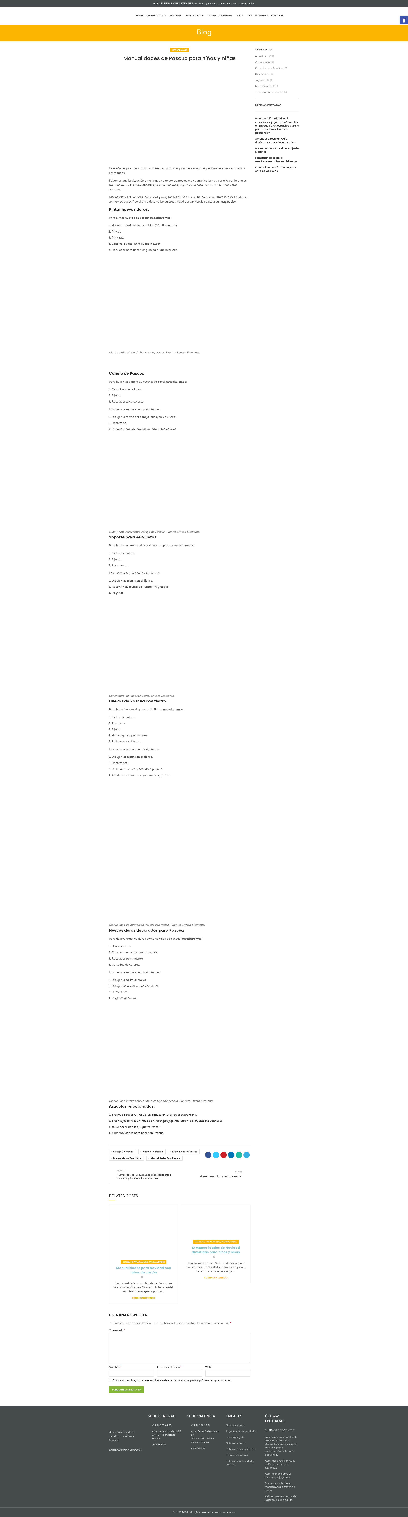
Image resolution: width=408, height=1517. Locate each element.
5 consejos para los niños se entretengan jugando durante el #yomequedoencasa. (167, 1121)
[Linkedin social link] (231, 1155)
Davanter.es (230, 1513)
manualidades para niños (127, 1158)
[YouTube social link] (122, 3)
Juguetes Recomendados (241, 1431)
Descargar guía (235, 1437)
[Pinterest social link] (223, 1155)
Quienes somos (235, 1425)
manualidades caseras (184, 1151)
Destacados (262, 74)
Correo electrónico (169, 1367)
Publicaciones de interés (240, 1449)
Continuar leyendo (143, 1298)
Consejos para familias (135, 1262)
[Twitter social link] (114, 3)
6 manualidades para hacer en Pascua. (138, 1133)
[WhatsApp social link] (239, 1155)
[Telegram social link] (246, 1155)
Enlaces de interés (237, 1455)
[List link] (165, 1425)
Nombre (115, 1367)
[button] (404, 20)
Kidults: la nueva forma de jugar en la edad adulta (275, 169)
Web (208, 1367)
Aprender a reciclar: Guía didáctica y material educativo (275, 140)
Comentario (117, 1330)
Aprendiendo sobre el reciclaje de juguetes (277, 150)
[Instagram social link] (118, 3)
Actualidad (261, 56)
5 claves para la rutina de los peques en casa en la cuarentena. (154, 1115)
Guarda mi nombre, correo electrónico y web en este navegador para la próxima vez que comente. (172, 1380)
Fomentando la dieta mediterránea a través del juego (276, 159)
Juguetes (260, 80)
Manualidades (179, 50)
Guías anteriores (236, 1443)
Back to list (179, 1174)
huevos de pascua (153, 1151)
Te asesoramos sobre (268, 92)
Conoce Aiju (262, 62)
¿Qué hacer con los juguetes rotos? (136, 1127)
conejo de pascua (123, 1151)
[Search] (298, 16)
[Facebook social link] (111, 3)
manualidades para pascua (165, 1158)
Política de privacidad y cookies (240, 1462)
